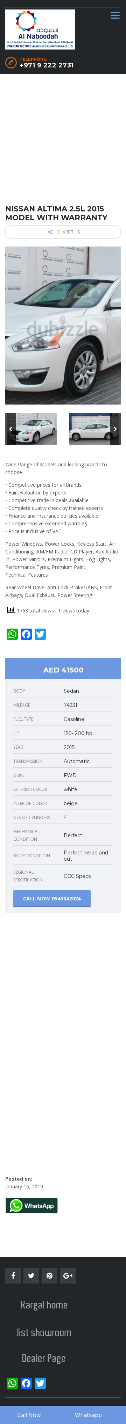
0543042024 (66, 898)
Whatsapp (88, 1415)
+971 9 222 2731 (47, 65)
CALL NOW (52, 898)
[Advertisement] (63, 141)
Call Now (29, 1415)
